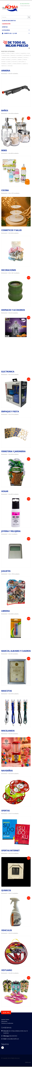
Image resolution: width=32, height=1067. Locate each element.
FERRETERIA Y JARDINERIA (13, 451)
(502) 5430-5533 (25, 3)
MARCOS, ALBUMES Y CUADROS (16, 650)
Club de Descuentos (9, 20)
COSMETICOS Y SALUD (11, 230)
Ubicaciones (4, 1021)
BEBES (4, 150)
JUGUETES (5, 571)
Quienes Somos (5, 1019)
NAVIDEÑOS (7, 770)
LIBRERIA (5, 610)
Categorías (6, 30)
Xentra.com (28, 1062)
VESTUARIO (6, 970)
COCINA (5, 190)
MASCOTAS (6, 690)
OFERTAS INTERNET (10, 850)
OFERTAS (5, 810)
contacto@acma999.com (13, 1039)
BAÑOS (4, 110)
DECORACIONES (8, 270)
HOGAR (4, 491)
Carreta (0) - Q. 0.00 (10, 33)
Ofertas (5, 27)
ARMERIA (5, 70)
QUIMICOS (6, 890)
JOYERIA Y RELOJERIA (10, 531)
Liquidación (6, 24)
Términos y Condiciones (7, 1023)
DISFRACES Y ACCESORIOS (13, 309)
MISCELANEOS (8, 730)
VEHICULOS (6, 930)
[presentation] (1, 91)
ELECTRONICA (7, 371)
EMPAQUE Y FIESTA (10, 411)
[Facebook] (2, 1047)
